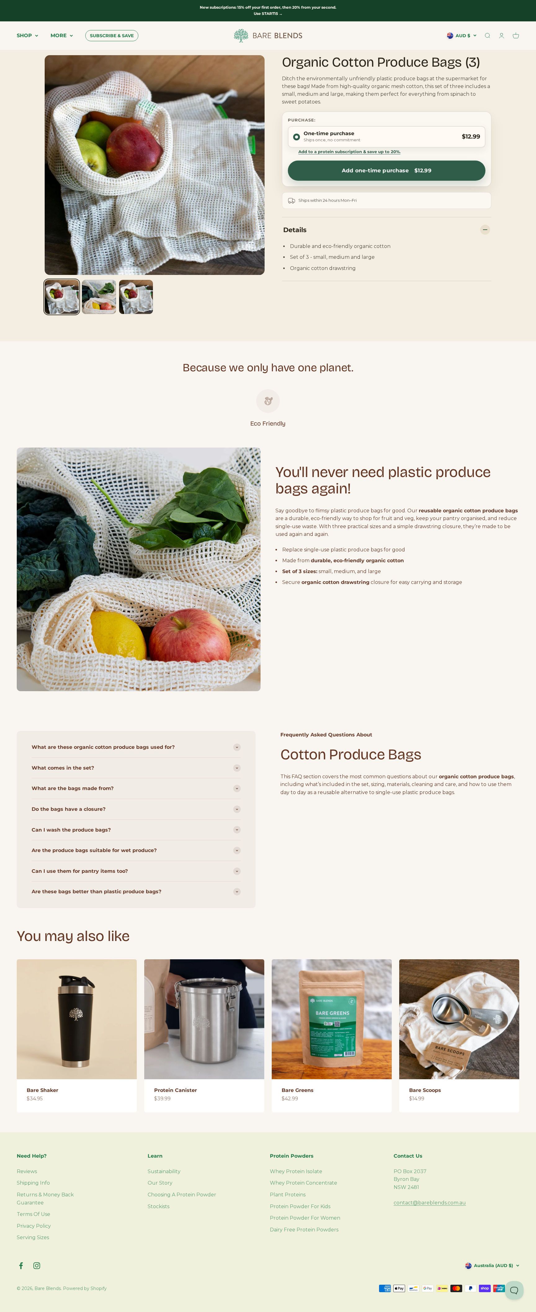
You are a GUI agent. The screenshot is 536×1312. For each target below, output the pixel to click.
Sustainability (164, 1171)
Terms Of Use (33, 1214)
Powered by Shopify (85, 1288)
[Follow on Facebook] (21, 1265)
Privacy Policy (34, 1226)
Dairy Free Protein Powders (304, 1230)
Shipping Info (33, 1183)
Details (294, 230)
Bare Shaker (42, 1090)
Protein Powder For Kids (300, 1206)
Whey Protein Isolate (296, 1171)
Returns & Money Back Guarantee (45, 1199)
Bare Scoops (425, 1090)
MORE (59, 35)
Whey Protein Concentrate (303, 1183)
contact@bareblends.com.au (430, 1203)
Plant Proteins (288, 1195)
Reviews (27, 1171)
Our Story (160, 1183)
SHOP (24, 35)
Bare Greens (298, 1090)
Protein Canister (175, 1090)
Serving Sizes (33, 1237)
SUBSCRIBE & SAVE (112, 35)
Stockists (158, 1206)
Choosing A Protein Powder (182, 1195)
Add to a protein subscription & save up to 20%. (349, 151)
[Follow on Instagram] (37, 1265)
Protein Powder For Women (305, 1218)
